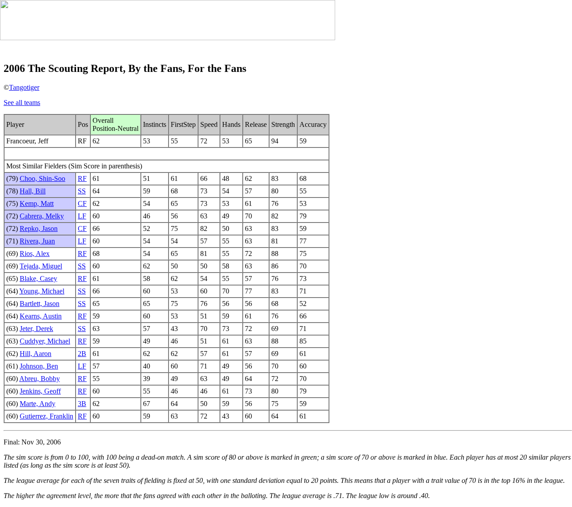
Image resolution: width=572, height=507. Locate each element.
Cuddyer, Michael (45, 341)
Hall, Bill (33, 191)
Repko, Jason (39, 228)
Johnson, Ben (39, 366)
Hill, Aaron (35, 353)
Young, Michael (41, 291)
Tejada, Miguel (41, 266)
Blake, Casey (38, 278)
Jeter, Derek (36, 328)
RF (82, 178)
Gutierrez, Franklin (46, 416)
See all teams (22, 102)
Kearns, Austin (41, 316)
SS (82, 191)
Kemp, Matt (37, 203)
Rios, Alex (35, 253)
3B (82, 403)
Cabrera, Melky (42, 216)
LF (82, 216)
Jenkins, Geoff (40, 391)
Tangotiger (24, 87)
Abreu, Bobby (39, 378)
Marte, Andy (37, 403)
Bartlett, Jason (39, 303)
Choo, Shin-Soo (42, 178)
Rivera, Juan (37, 241)
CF (82, 203)
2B (82, 353)
